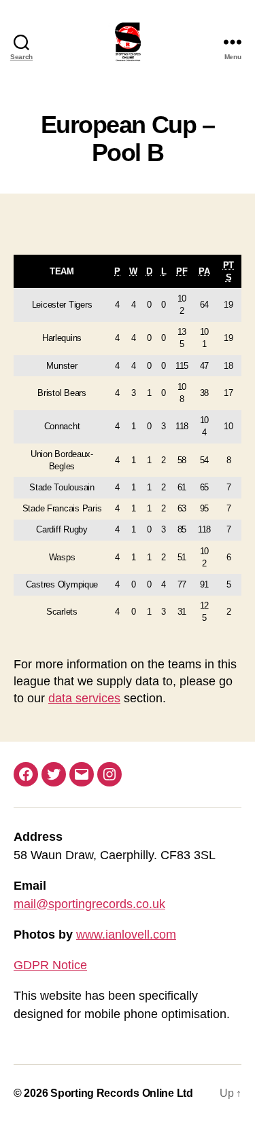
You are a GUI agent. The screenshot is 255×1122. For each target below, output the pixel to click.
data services (84, 698)
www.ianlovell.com (126, 934)
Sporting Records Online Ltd (121, 1093)
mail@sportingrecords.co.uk (89, 904)
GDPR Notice (50, 965)
